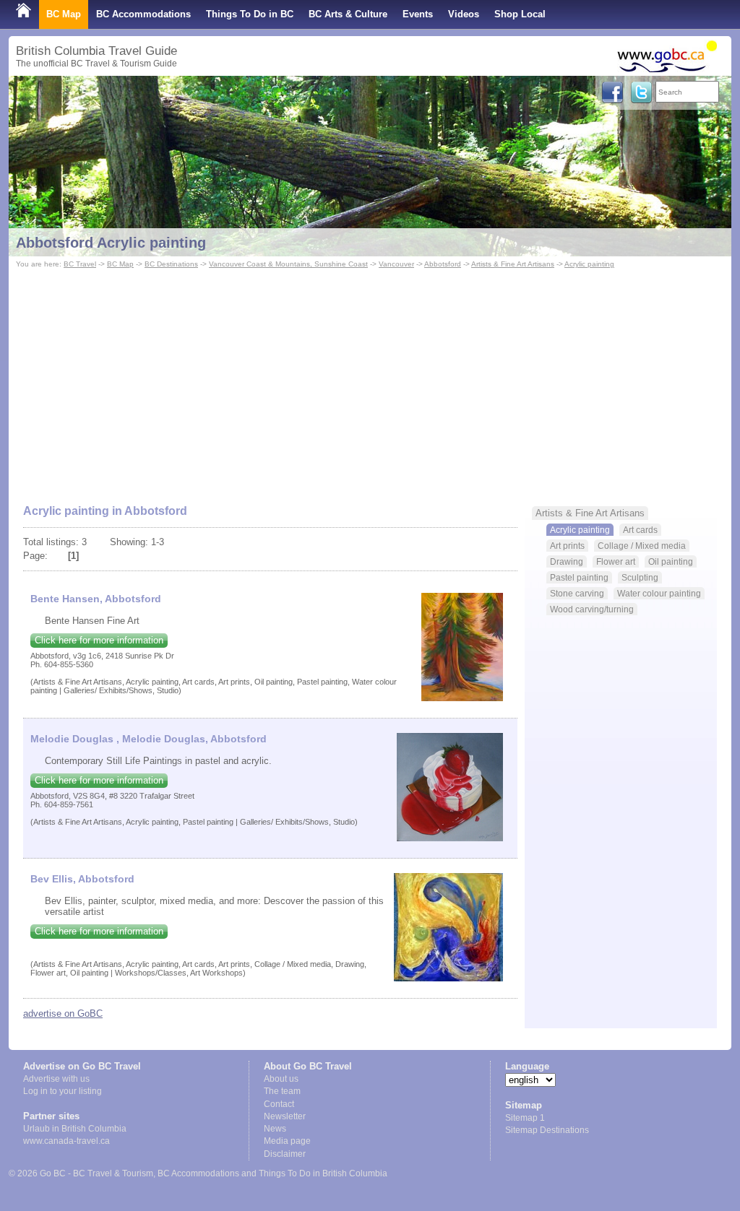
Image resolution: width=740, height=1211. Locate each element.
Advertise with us (56, 1079)
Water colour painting (659, 593)
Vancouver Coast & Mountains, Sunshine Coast (288, 264)
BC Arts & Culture (348, 14)
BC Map (63, 14)
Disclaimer (285, 1154)
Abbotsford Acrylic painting (111, 243)
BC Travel (80, 264)
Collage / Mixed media (642, 545)
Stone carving (577, 593)
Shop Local (520, 14)
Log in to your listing (62, 1091)
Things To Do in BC (249, 14)
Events (418, 14)
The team (282, 1091)
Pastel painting (579, 577)
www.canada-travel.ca (66, 1141)
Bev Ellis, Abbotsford (82, 879)
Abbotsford (442, 264)
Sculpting (639, 577)
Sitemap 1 (525, 1118)
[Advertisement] (370, 380)
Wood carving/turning (592, 609)
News (275, 1128)
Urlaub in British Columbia (74, 1128)
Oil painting (670, 561)
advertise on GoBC (63, 1013)
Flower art (615, 561)
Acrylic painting (589, 264)
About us (281, 1079)
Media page (287, 1141)
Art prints (567, 545)
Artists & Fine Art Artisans (512, 264)
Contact (279, 1104)
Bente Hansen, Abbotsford (95, 598)
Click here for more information (99, 640)
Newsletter (285, 1116)
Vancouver (396, 264)
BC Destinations (171, 264)
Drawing (566, 561)
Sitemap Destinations (547, 1130)
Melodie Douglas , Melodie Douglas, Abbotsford (148, 739)
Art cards (640, 529)
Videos (463, 14)
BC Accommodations (143, 14)
